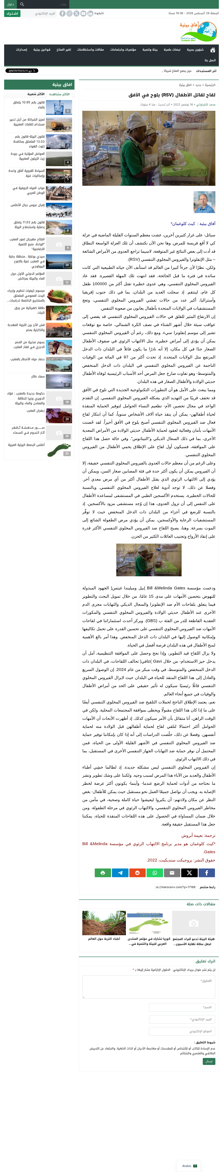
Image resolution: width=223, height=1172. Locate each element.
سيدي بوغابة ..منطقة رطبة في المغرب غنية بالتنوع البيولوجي (27, 261)
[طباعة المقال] (103, 872)
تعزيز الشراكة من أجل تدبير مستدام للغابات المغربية (27, 122)
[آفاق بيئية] (111, 31)
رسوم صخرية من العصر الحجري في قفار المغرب (29, 344)
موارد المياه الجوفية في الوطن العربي (29, 190)
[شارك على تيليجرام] (120, 872)
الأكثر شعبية (36, 94)
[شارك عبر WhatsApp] (155, 872)
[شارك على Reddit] (137, 872)
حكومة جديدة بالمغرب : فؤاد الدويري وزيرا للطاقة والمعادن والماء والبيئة (26, 398)
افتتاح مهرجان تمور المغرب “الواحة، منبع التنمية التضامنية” (27, 244)
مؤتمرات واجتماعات (123, 49)
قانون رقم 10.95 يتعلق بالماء (29, 104)
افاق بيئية (185, 85)
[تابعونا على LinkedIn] (89, 13)
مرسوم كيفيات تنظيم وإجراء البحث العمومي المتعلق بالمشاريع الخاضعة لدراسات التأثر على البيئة (26, 298)
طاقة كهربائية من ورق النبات (29, 310)
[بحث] (22, 4)
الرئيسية (212, 50)
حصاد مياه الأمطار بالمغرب (27, 359)
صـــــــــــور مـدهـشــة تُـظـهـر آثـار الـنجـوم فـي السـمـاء (28, 430)
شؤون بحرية (195, 49)
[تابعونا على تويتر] (76, 13)
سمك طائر (38, 376)
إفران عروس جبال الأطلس (28, 205)
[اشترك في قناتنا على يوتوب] (82, 13)
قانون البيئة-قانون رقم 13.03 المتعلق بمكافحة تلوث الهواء (29, 141)
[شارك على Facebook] (207, 872)
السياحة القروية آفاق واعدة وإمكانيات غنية (26, 173)
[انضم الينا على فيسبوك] (62, 13)
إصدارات (21, 49)
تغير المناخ (64, 49)
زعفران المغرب (36, 411)
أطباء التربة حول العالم (104, 939)
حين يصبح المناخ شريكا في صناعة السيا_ (167, 70)
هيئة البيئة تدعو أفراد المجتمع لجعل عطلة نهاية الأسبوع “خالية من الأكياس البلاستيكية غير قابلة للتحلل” (194, 946)
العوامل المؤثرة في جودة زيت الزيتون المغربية (28, 156)
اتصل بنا (210, 60)
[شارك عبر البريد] (172, 872)
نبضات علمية (172, 49)
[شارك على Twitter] (189, 872)
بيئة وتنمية (150, 49)
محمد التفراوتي (205, 104)
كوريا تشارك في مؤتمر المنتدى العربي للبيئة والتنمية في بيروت (149, 944)
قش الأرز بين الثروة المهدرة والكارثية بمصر (26, 327)
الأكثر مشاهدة (59, 94)
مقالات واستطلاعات (90, 49)
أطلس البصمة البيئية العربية (26, 445)
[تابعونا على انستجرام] (69, 13)
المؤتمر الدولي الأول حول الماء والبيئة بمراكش (28, 276)
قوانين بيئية (41, 49)
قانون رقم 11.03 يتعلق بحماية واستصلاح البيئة (29, 224)
